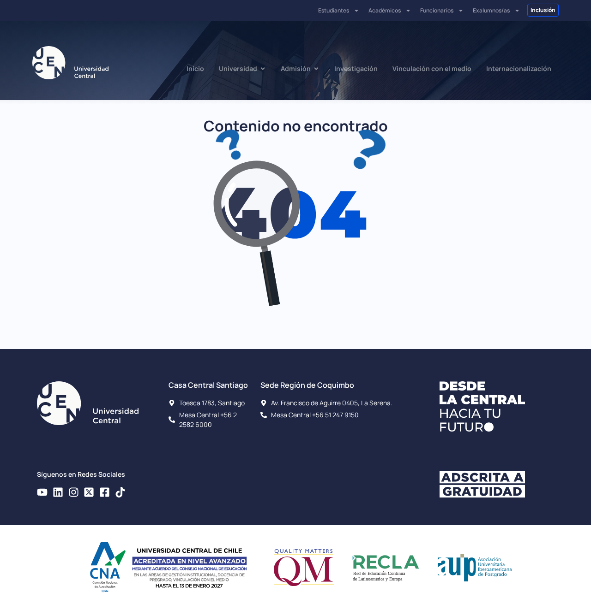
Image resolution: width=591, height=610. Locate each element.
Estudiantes (333, 10)
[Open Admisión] (316, 68)
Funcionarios (436, 10)
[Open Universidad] (262, 68)
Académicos (384, 10)
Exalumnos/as (491, 10)
